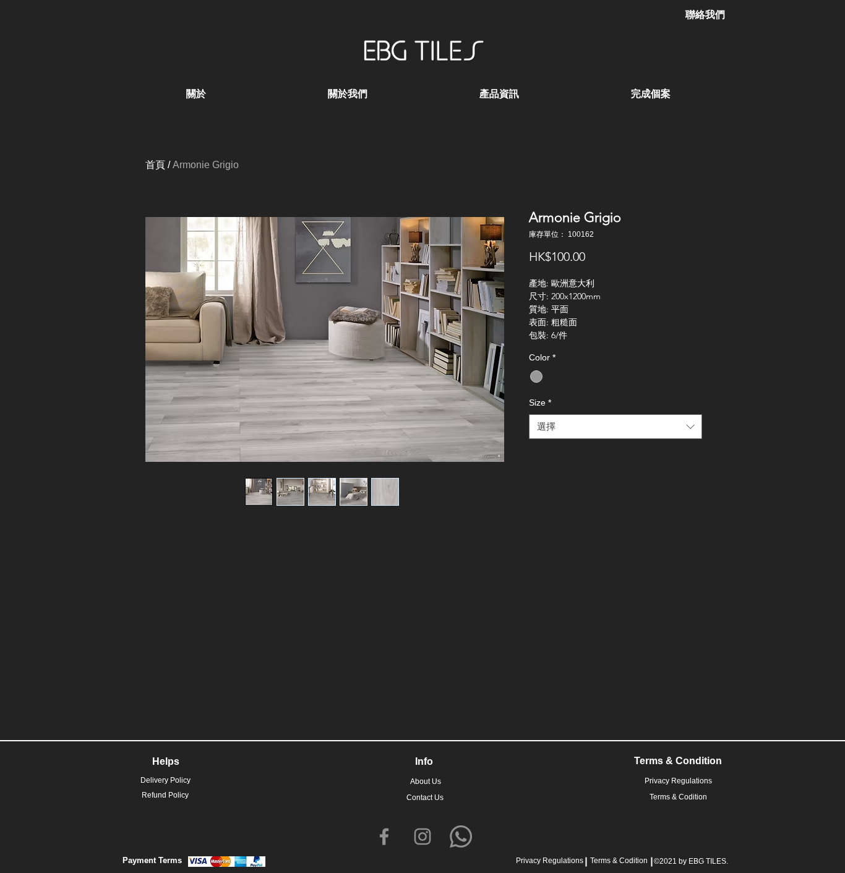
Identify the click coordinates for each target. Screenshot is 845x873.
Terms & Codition (619, 860)
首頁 (155, 165)
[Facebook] (384, 836)
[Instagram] (422, 836)
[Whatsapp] (461, 836)
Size (540, 402)
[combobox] (615, 427)
